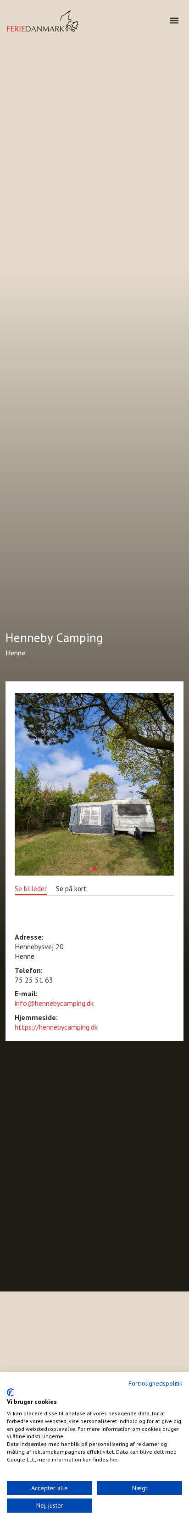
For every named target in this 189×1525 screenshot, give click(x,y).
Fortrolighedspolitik (155, 1383)
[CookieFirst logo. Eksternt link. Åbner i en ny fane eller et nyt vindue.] (10, 1392)
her (113, 1459)
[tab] (31, 888)
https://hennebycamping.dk (56, 1026)
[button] (94, 868)
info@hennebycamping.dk (54, 1003)
